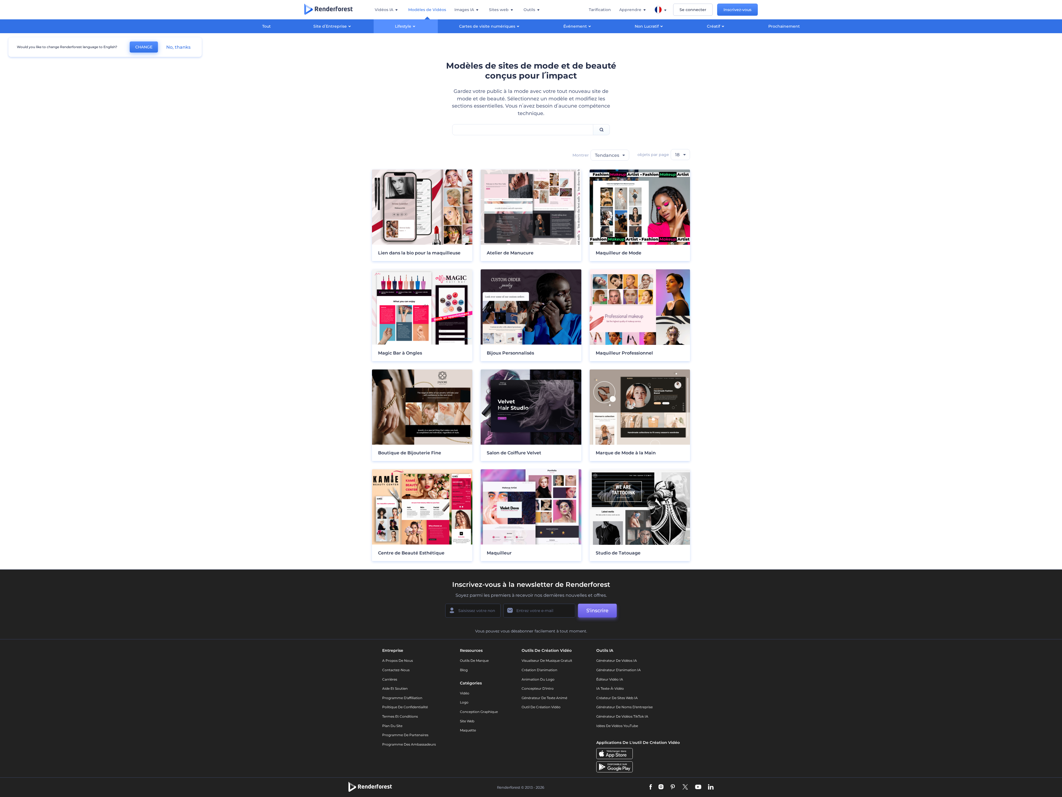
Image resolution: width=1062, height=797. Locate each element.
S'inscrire (597, 611)
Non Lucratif (647, 26)
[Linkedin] (711, 787)
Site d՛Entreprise (330, 26)
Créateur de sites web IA (617, 698)
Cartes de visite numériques (487, 26)
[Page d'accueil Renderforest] (328, 10)
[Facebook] (650, 787)
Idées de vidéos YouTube (617, 726)
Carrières (389, 679)
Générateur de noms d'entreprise (624, 707)
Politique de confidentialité (405, 707)
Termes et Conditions (400, 716)
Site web (467, 721)
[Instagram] (660, 787)
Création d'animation (539, 670)
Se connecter (693, 9)
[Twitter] (685, 787)
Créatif (713, 26)
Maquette (468, 730)
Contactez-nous (396, 670)
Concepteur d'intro (538, 688)
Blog (464, 670)
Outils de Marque (474, 660)
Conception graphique (479, 712)
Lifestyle (403, 26)
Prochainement (784, 26)
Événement (575, 26)
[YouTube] (698, 787)
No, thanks (178, 47)
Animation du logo (538, 679)
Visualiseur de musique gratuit (547, 660)
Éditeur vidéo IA (609, 679)
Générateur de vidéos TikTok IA (622, 716)
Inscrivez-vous (737, 9)
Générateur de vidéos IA (616, 660)
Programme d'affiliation (402, 698)
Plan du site (392, 726)
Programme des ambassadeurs (409, 744)
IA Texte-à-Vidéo (610, 688)
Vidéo (464, 693)
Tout (266, 26)
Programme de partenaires (405, 735)
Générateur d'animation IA (618, 670)
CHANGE (143, 47)
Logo (464, 702)
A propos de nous (397, 660)
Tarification (600, 9)
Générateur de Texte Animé (544, 698)
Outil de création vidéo (541, 707)
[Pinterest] (672, 787)
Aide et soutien (395, 688)
